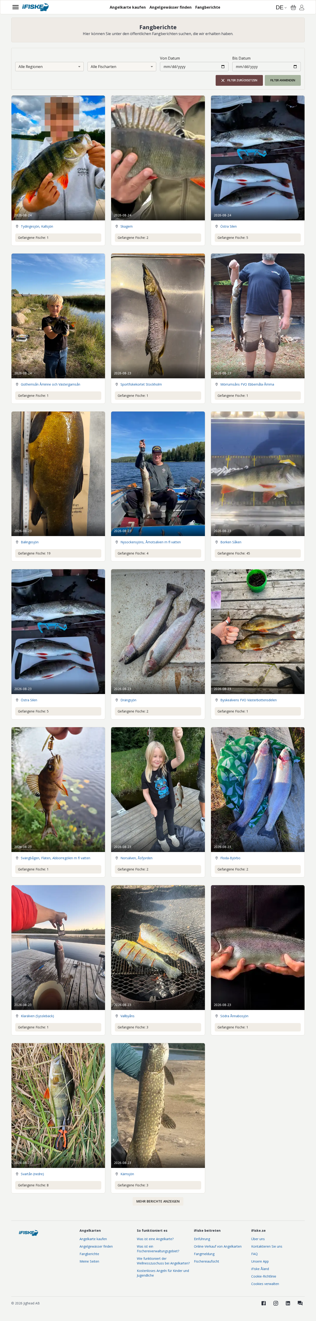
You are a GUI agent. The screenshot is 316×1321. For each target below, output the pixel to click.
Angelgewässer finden (96, 1246)
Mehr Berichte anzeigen (158, 1201)
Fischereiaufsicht (206, 1261)
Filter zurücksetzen (242, 80)
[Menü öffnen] (15, 7)
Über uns (258, 1239)
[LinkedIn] (288, 1303)
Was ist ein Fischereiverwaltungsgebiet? (158, 1248)
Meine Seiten (89, 1261)
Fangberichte (89, 1254)
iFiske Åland (260, 1269)
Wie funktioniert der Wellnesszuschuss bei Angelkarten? (163, 1260)
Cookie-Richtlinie (263, 1276)
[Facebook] (263, 1303)
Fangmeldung (204, 1254)
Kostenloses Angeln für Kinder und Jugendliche (163, 1273)
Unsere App (260, 1261)
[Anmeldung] (302, 8)
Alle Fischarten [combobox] (103, 66)
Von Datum (170, 58)
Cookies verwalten (265, 1284)
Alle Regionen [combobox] (30, 66)
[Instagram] (275, 1303)
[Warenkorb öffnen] (293, 7)
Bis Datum (241, 58)
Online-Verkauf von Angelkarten (218, 1246)
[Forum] (300, 1303)
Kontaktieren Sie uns (266, 1246)
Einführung (202, 1239)
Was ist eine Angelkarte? (155, 1239)
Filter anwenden (282, 80)
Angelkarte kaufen (93, 1239)
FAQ (254, 1254)
